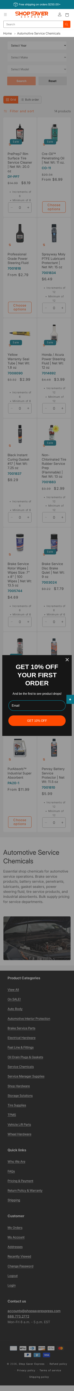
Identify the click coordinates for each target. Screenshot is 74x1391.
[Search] (66, 24)
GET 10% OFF (37, 720)
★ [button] (70, 699)
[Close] (67, 659)
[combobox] (33, 24)
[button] (5, 14)
